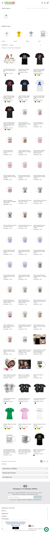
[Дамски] (19, 34)
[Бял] (3, 75)
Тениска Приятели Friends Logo (24, 425)
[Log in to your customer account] (45, 2)
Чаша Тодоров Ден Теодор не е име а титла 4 (24, 201)
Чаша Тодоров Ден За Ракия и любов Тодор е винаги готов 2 (9, 301)
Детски (3, 41)
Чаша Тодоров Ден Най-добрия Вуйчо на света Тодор (39, 251)
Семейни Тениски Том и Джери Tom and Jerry (24, 399)
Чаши (39, 41)
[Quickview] (9, 59)
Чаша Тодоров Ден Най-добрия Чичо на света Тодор (9, 251)
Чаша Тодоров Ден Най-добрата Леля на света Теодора (24, 176)
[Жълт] (36, 75)
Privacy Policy (17, 525)
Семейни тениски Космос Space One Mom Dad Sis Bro (9, 70)
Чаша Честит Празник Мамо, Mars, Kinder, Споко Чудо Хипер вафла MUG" (24, 451)
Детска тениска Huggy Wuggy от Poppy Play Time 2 (24, 97)
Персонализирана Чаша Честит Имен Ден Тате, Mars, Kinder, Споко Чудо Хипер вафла (9, 451)
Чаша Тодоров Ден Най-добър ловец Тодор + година (39, 226)
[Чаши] (43, 34)
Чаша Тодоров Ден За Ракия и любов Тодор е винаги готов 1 (24, 301)
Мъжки (27, 41)
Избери (25, 45)
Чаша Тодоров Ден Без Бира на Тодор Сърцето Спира (9, 351)
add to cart (6, 59)
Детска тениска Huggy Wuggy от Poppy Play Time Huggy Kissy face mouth (9, 124)
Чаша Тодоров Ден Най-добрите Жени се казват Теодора (24, 151)
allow (15, 528)
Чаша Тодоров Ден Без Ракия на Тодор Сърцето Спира (39, 326)
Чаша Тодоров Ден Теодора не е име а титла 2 (38, 124)
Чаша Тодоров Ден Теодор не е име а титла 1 (24, 226)
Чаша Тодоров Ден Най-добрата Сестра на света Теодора (39, 151)
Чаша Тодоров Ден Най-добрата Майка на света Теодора (9, 176)
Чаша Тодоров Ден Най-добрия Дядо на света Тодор (24, 251)
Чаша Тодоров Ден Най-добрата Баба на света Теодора (39, 176)
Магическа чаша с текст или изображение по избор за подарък (39, 351)
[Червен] (39, 75)
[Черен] (5, 75)
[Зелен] (37, 75)
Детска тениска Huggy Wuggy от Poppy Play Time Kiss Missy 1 (9, 97)
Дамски (15, 41)
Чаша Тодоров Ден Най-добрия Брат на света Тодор (9, 276)
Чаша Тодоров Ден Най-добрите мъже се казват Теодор (39, 276)
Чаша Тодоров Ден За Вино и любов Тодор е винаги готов (8, 326)
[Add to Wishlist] (14, 59)
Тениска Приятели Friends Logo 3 (9, 425)
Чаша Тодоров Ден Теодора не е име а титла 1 (8, 151)
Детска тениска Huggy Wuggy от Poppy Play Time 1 (39, 97)
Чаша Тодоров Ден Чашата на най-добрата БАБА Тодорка (24, 124)
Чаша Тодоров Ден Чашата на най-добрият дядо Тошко (9, 201)
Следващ (47, 461)
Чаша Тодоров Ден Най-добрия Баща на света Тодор (24, 276)
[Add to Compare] (11, 59)
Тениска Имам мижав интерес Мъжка (23, 70)
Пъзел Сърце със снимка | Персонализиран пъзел (9, 375)
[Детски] (7, 34)
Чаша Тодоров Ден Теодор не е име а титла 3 (39, 201)
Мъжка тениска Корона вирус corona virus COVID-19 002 (39, 451)
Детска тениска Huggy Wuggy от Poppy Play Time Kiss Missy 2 (39, 70)
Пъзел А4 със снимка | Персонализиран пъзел (24, 375)
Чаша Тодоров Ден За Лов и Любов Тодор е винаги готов (39, 301)
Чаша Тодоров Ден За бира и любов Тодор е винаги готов (25, 326)
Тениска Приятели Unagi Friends (39, 425)
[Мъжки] (31, 34)
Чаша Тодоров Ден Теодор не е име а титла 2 (9, 226)
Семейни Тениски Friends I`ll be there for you (39, 399)
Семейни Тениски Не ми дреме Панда (9, 399)
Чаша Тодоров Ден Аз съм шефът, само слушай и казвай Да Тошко (24, 351)
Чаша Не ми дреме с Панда (38, 375)
